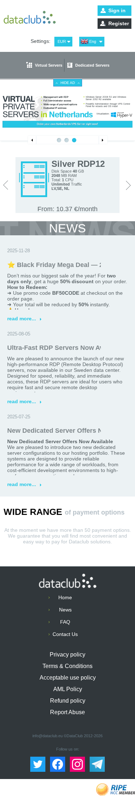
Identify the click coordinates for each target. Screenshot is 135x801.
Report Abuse (67, 712)
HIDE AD (67, 83)
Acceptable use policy (68, 678)
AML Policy (67, 689)
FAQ (65, 622)
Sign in (117, 10)
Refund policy (67, 701)
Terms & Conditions (67, 666)
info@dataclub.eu (47, 736)
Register (118, 23)
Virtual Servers (48, 65)
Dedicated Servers (92, 65)
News (65, 610)
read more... (24, 318)
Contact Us (65, 634)
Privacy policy (67, 654)
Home (65, 597)
